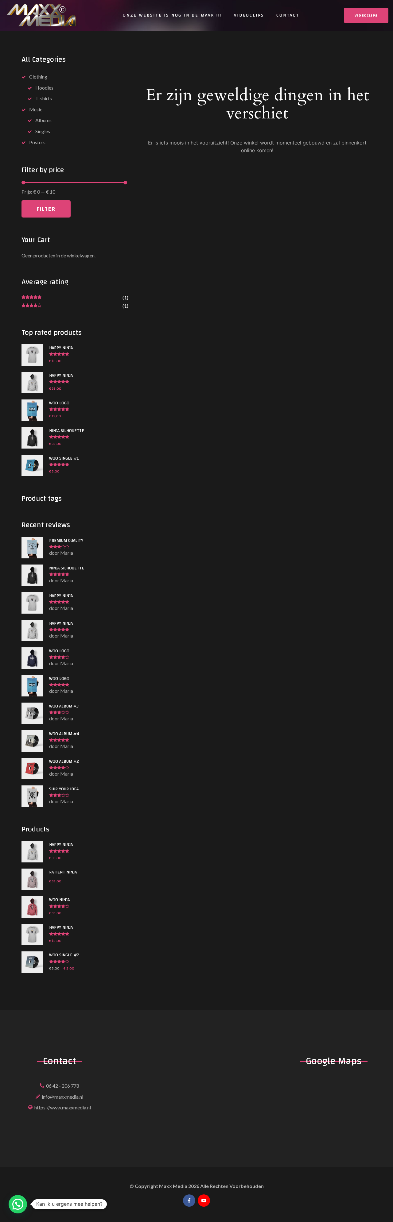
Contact (287, 15)
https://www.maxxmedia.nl (62, 1107)
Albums (43, 120)
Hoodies (44, 88)
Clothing (38, 76)
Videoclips (249, 15)
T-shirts (43, 98)
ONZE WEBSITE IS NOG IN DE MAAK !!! (172, 15)
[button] (18, 1204)
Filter (46, 209)
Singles (42, 131)
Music (35, 109)
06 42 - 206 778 (62, 1086)
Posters (37, 142)
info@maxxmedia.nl (62, 1097)
